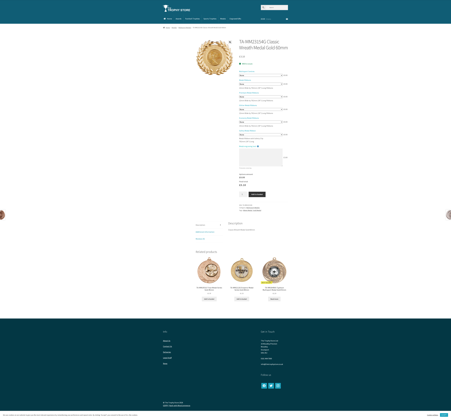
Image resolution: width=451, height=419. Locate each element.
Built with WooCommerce (179, 405)
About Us (166, 341)
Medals (174, 28)
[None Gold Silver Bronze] (261, 109)
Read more (274, 299)
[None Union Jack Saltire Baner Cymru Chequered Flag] (261, 96)
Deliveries (167, 352)
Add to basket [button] (209, 299)
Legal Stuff (167, 358)
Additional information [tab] (205, 232)
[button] (230, 42)
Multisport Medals (185, 28)
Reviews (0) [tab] (200, 239)
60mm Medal (247, 210)
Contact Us (167, 346)
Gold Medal (257, 210)
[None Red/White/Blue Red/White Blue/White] (261, 122)
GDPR (165, 405)
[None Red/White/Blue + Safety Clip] (261, 134)
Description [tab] (200, 225)
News (165, 363)
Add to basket (257, 194)
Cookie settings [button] (432, 415)
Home (168, 28)
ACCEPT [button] (444, 415)
